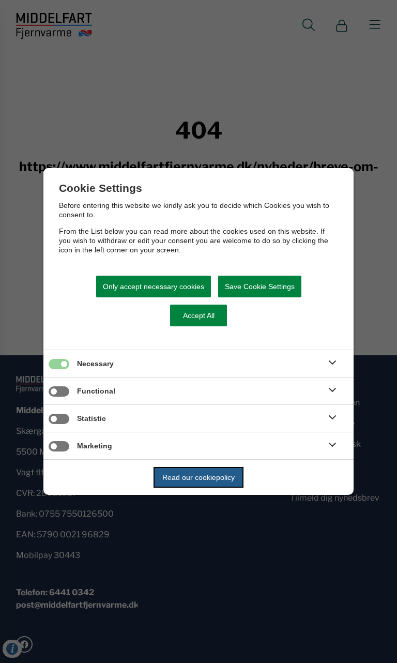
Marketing (94, 446)
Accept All (199, 315)
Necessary (95, 363)
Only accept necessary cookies (153, 286)
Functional (96, 391)
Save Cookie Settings (260, 286)
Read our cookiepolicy (198, 477)
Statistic (91, 418)
